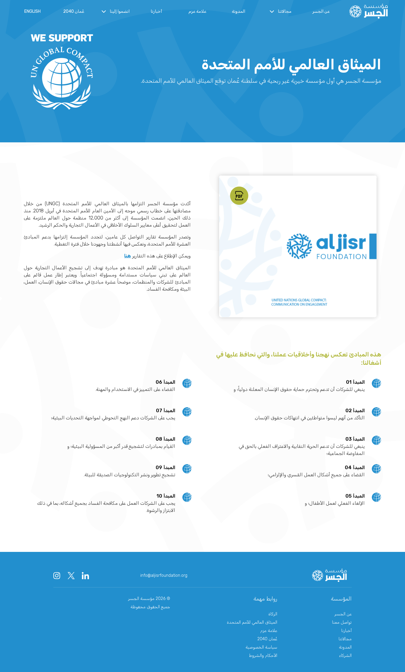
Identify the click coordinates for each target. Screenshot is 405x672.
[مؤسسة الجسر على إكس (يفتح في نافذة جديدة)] (71, 575)
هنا (127, 256)
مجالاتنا (345, 638)
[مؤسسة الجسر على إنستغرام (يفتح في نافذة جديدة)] (56, 575)
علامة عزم (197, 11)
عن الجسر (321, 11)
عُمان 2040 (73, 11)
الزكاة (272, 614)
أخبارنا (156, 11)
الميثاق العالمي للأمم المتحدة (252, 622)
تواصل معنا (342, 622)
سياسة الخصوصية (261, 647)
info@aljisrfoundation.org (163, 575)
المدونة (238, 11)
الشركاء (345, 655)
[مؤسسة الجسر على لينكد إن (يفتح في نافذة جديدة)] (85, 575)
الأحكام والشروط (263, 655)
